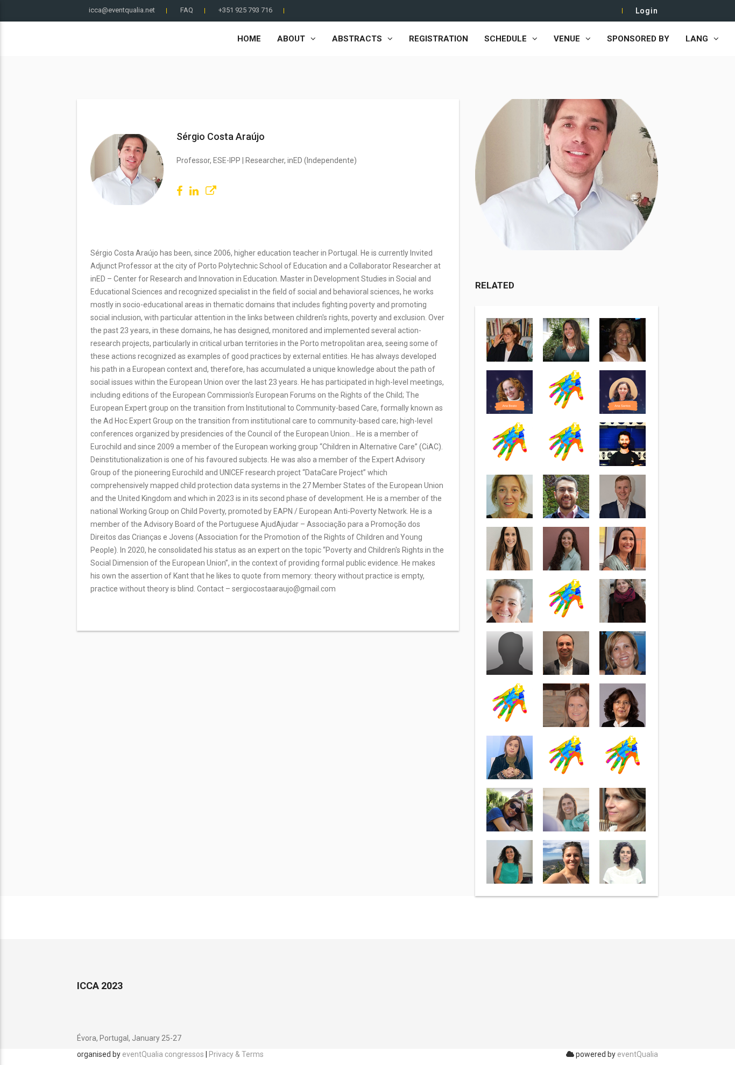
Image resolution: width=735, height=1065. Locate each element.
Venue (567, 39)
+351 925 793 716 (245, 10)
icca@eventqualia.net (122, 10)
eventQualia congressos (163, 1054)
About (291, 39)
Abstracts (357, 39)
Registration (438, 39)
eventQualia (637, 1054)
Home (249, 39)
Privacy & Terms (236, 1054)
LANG (696, 39)
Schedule (505, 39)
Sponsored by (638, 39)
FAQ (186, 10)
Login (646, 10)
